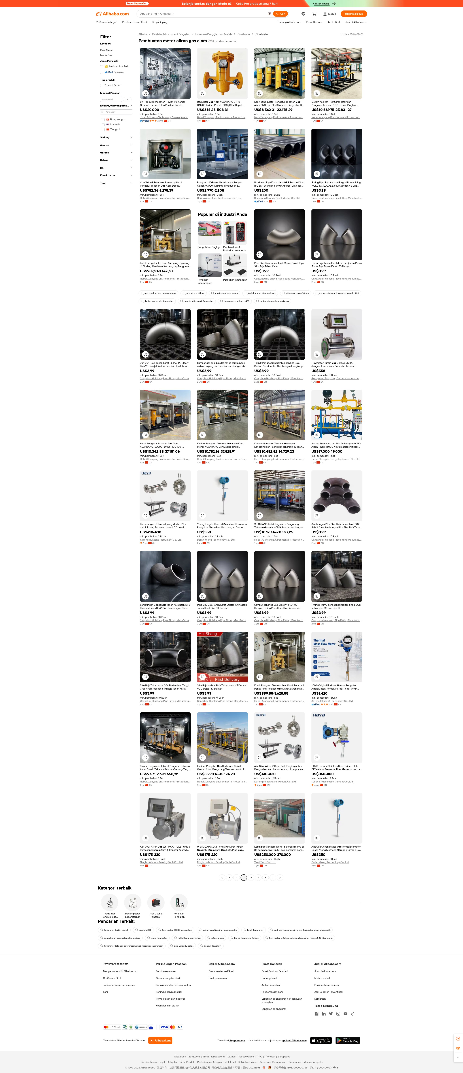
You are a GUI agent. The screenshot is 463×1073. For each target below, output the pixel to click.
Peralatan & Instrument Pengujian (171, 34)
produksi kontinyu (195, 293)
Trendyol (270, 1056)
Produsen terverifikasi (221, 971)
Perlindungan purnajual (169, 991)
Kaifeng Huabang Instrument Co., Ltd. (161, 539)
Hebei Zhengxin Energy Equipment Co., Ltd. (335, 459)
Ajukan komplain (271, 985)
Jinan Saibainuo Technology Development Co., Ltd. (165, 117)
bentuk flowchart (212, 946)
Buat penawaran (218, 978)
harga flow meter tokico (246, 938)
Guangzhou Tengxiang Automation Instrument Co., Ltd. (336, 378)
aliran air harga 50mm (297, 293)
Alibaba (143, 34)
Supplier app (237, 1040)
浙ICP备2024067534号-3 (324, 1067)
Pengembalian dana (272, 991)
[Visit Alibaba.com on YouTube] (345, 1014)
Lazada (231, 1056)
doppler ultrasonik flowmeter (198, 301)
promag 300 (145, 930)
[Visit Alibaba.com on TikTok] (353, 1014)
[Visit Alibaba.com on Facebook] (316, 1014)
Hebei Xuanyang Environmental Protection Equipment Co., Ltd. (222, 117)
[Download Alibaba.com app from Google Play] (347, 1040)
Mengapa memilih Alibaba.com (120, 971)
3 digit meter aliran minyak (262, 293)
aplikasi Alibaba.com (294, 1040)
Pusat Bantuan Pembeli (275, 971)
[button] (269, 14)
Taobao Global (246, 1056)
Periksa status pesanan (327, 985)
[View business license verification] (264, 1067)
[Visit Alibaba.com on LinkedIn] (324, 1014)
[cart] (315, 14)
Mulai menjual (322, 978)
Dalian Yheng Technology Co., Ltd (216, 539)
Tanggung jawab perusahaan (119, 985)
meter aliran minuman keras (274, 301)
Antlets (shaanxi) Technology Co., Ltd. (332, 700)
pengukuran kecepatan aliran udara (122, 938)
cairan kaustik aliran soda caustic (220, 930)
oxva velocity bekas (184, 946)
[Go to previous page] (222, 877)
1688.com (194, 1056)
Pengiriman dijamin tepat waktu (173, 985)
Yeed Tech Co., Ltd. (265, 862)
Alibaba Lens (124, 1040)
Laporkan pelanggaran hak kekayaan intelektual (282, 1000)
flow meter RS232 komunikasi (177, 930)
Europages (284, 1056)
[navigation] (116, 456)
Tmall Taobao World (214, 1056)
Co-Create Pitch (112, 978)
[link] (458, 1038)
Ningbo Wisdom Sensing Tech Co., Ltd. (161, 862)
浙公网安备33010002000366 (290, 1067)
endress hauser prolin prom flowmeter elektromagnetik (302, 930)
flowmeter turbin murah (116, 930)
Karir (105, 991)
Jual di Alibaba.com (325, 971)
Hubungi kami (269, 978)
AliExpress (180, 1056)
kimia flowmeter (159, 938)
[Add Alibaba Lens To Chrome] (160, 1040)
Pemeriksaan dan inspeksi (170, 998)
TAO (259, 1056)
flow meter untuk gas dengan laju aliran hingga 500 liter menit (301, 938)
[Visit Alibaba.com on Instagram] (338, 1014)
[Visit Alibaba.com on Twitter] (331, 1014)
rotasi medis (217, 938)
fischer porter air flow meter (159, 301)
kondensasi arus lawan (226, 293)
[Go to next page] (280, 877)
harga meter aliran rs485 (236, 301)
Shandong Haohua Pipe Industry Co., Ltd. (277, 198)
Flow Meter (243, 34)
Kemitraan (320, 998)
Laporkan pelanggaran (274, 1008)
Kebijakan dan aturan (167, 1005)
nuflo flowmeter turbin (189, 938)
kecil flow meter (255, 930)
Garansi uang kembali (168, 978)
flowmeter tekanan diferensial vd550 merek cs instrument (133, 946)
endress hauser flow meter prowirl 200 (339, 293)
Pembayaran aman (166, 971)
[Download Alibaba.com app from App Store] (321, 1040)
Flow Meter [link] (262, 34)
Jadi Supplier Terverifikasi (328, 991)
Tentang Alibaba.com (115, 963)
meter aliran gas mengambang (160, 293)
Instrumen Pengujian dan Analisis (213, 34)
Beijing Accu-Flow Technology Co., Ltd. (219, 198)
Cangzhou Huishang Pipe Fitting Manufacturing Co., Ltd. (336, 198)
